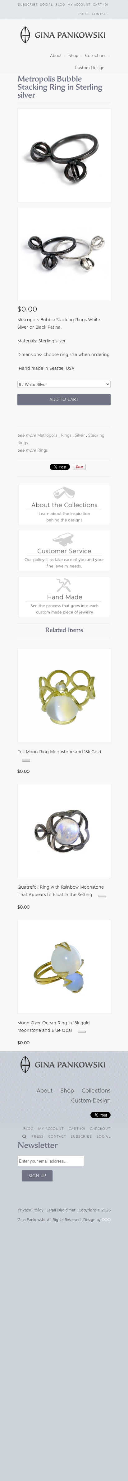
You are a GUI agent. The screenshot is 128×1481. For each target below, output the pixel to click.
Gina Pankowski (31, 1220)
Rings (66, 435)
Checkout (100, 1129)
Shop (74, 55)
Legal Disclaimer (61, 1210)
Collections (96, 55)
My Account (79, 5)
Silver (80, 435)
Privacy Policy (30, 1210)
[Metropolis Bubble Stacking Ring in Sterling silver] (64, 156)
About (56, 55)
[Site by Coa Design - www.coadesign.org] (106, 1220)
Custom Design (89, 67)
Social (46, 5)
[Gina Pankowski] (64, 36)
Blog (60, 5)
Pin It (79, 467)
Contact (100, 14)
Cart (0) (100, 5)
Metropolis (47, 435)
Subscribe (28, 5)
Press (84, 14)
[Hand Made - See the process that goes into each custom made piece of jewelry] (64, 615)
